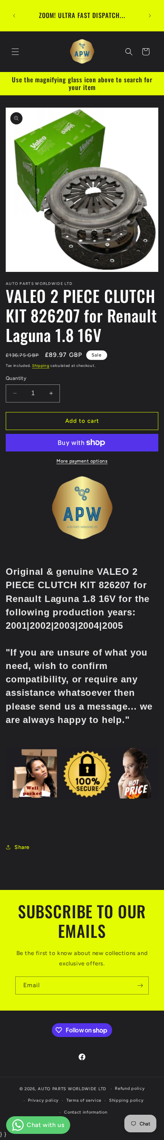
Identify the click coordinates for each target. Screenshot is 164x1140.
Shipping (41, 365)
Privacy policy (43, 1100)
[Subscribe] (140, 985)
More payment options (82, 461)
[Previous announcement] (14, 15)
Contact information (85, 1112)
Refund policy (130, 1088)
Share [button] (22, 847)
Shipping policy (126, 1100)
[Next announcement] (149, 15)
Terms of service (83, 1100)
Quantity (16, 378)
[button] (15, 51)
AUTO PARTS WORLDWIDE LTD (72, 1088)
